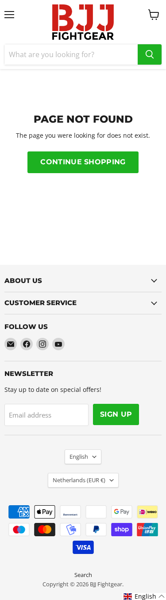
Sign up (116, 414)
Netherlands (79, 480)
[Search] (150, 54)
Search (83, 575)
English (78, 457)
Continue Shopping (82, 162)
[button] (144, 596)
